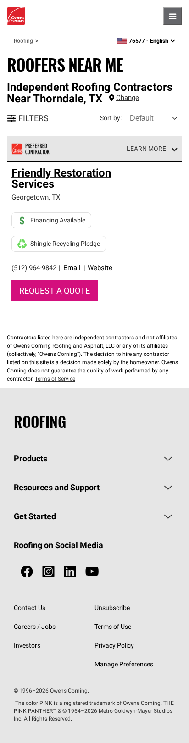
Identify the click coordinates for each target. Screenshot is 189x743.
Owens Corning (16, 16)
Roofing (23, 40)
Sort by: (111, 118)
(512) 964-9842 (33, 267)
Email (72, 267)
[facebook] (27, 571)
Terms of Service (55, 378)
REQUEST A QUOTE (54, 290)
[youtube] (92, 571)
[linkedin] (70, 571)
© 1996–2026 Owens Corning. (51, 690)
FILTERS (33, 118)
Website (100, 267)
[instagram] (48, 571)
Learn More (146, 148)
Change (127, 97)
